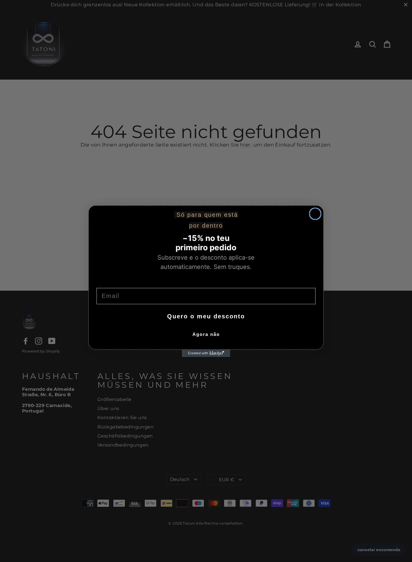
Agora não (206, 334)
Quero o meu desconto (206, 316)
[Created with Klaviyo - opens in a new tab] (206, 353)
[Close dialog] (315, 213)
